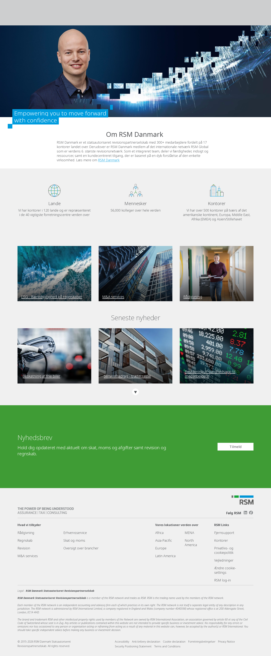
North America (191, 542)
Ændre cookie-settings (225, 570)
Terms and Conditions (167, 646)
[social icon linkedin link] (245, 513)
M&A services (28, 556)
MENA (189, 532)
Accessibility (122, 641)
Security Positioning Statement (133, 646)
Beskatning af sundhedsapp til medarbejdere (210, 374)
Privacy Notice (226, 641)
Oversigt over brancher (80, 548)
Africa (159, 532)
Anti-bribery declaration (146, 641)
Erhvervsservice (75, 532)
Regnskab (25, 540)
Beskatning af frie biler (41, 376)
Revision (24, 548)
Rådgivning (26, 532)
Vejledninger (223, 560)
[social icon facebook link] (251, 513)
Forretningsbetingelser (201, 641)
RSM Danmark (108, 160)
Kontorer (221, 540)
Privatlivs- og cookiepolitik (223, 550)
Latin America (165, 556)
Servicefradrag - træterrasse (127, 376)
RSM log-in (222, 580)
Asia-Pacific (163, 540)
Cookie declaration (174, 641)
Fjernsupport (224, 532)
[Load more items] (135, 391)
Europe (160, 548)
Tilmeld (236, 446)
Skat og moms (74, 540)
